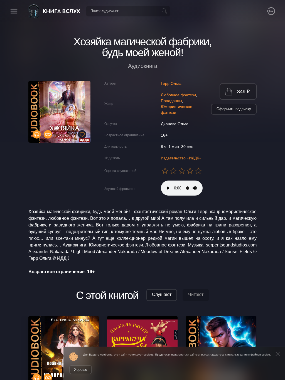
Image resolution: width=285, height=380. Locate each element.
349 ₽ (243, 91)
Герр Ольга (171, 83)
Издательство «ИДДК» (181, 158)
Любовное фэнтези (178, 95)
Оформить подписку (234, 109)
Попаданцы (171, 100)
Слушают (161, 294)
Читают (195, 294)
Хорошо (80, 369)
